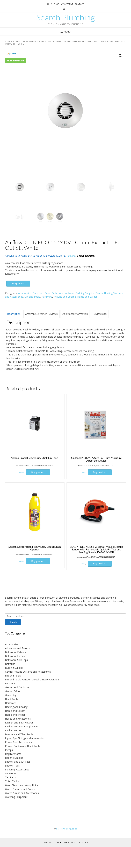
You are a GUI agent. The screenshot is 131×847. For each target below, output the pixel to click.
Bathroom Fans (72, 41)
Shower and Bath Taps (17, 761)
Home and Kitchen (15, 714)
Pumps (9, 750)
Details (71, 255)
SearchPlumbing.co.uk (66, 828)
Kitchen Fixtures (14, 730)
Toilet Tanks (12, 781)
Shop (56, 4)
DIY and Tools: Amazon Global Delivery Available (32, 679)
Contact (79, 4)
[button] (120, 56)
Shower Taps (12, 765)
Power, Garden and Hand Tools (22, 746)
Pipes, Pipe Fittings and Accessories (25, 738)
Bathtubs (10, 663)
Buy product (18, 283)
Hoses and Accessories (18, 718)
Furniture (10, 683)
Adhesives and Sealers (17, 648)
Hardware (33, 41)
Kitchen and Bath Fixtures (19, 722)
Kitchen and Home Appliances (21, 726)
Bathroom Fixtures (15, 652)
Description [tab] (13, 313)
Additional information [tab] (75, 313)
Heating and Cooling (65, 296)
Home (8, 41)
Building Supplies (85, 293)
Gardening (10, 695)
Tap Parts (10, 777)
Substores (10, 773)
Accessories (24, 293)
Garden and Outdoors (17, 687)
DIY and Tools (19, 41)
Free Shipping (15, 60)
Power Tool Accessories (18, 742)
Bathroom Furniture (16, 656)
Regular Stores (13, 753)
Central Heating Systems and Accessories (28, 671)
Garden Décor (13, 691)
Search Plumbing (65, 17)
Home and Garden (87, 296)
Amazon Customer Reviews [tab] (41, 313)
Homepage (48, 842)
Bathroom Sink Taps (16, 660)
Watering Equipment (16, 797)
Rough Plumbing (14, 757)
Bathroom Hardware (51, 41)
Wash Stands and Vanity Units (21, 785)
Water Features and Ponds (20, 789)
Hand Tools (11, 699)
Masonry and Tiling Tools (19, 734)
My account (67, 4)
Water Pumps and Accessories (22, 793)
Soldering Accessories (17, 769)
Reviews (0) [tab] (100, 313)
